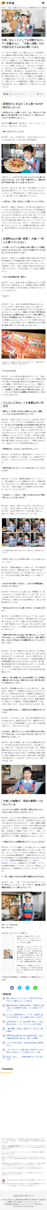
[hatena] (27, 988)
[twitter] (20, 988)
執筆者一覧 (35, 1200)
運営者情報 (19, 1200)
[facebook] (12, 988)
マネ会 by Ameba (14, 1145)
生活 (9, 8)
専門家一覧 (27, 1200)
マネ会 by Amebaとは (8, 1200)
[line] (35, 988)
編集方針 (43, 1200)
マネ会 (3, 8)
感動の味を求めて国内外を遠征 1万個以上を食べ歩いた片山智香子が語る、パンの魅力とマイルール (25, 1007)
